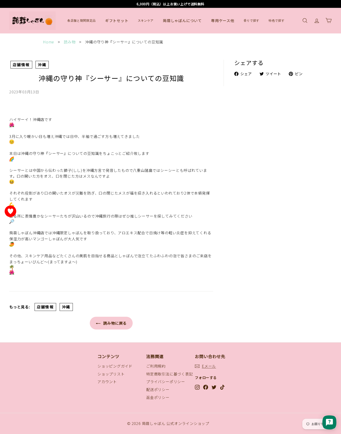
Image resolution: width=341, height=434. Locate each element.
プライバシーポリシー (165, 381)
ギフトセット (117, 20)
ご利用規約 (156, 366)
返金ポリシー (158, 397)
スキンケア (146, 20)
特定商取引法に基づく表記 (169, 374)
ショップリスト (111, 374)
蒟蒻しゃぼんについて (182, 20)
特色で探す (276, 20)
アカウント (107, 381)
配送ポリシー (158, 389)
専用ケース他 (222, 20)
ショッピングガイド (114, 366)
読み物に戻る (114, 323)
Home (48, 42)
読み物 (69, 42)
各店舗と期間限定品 (81, 20)
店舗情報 (21, 64)
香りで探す (251, 20)
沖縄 (42, 64)
